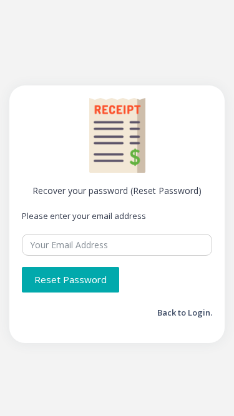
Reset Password (70, 279)
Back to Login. (184, 312)
